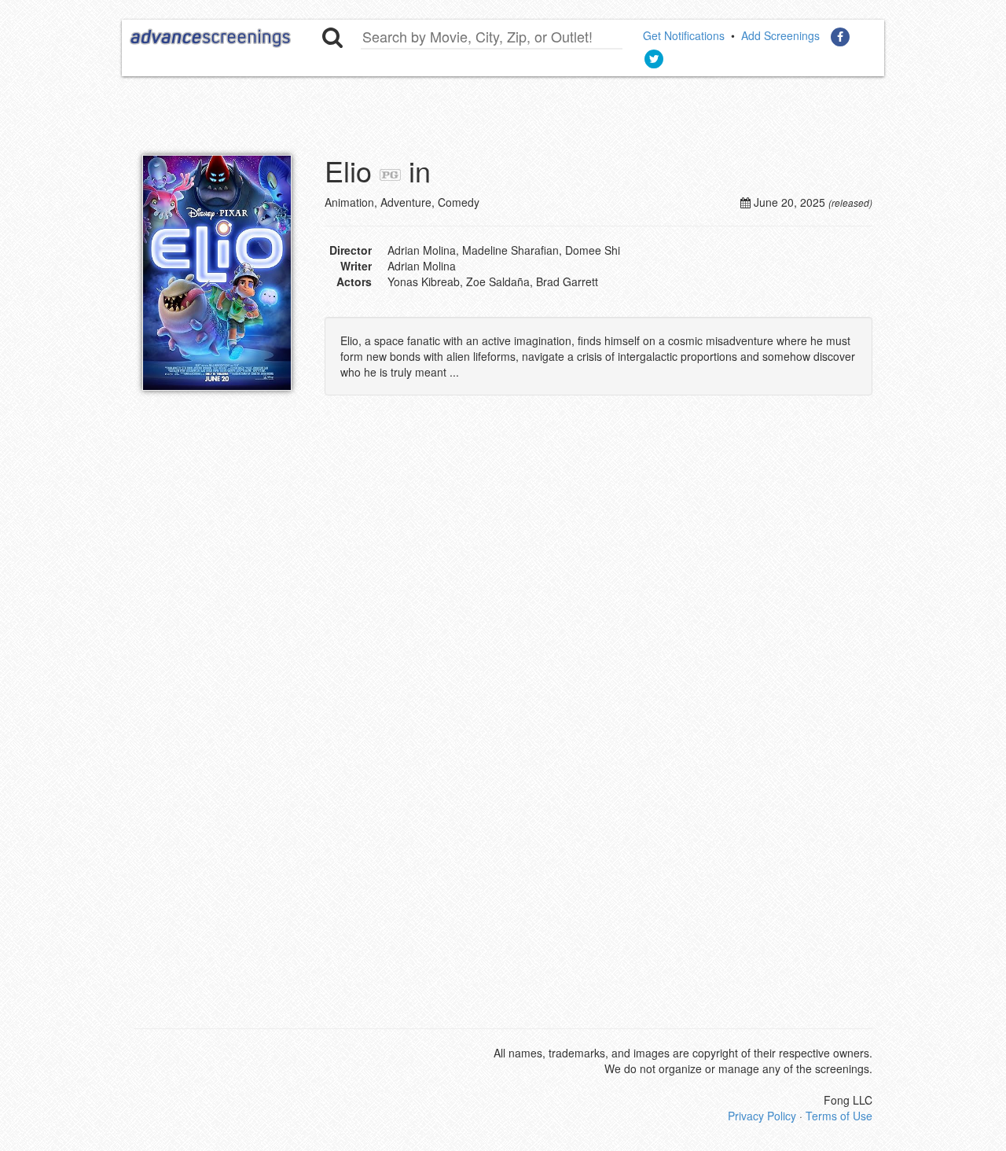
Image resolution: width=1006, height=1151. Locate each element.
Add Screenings (780, 35)
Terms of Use (839, 1115)
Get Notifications (684, 35)
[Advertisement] (515, 560)
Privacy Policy (762, 1115)
